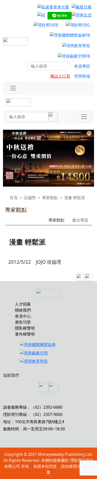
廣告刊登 (23, 322)
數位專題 (80, 220)
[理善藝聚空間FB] (74, 56)
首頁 (14, 197)
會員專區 (82, 66)
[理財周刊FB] (46, 24)
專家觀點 (50, 197)
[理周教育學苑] (76, 45)
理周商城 (82, 76)
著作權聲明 (25, 334)
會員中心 (23, 316)
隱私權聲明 (25, 328)
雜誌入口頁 (60, 76)
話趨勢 (30, 197)
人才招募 (23, 304)
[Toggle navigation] (13, 88)
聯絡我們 (23, 310)
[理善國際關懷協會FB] (70, 35)
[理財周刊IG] (78, 24)
